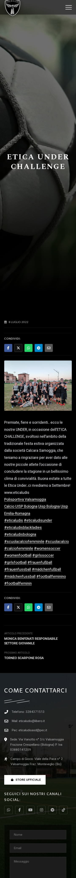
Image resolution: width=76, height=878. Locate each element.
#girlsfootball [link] (15, 562)
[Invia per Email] (49, 348)
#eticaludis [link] (13, 520)
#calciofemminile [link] (18, 548)
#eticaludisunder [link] (38, 520)
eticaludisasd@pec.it (33, 730)
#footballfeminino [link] (51, 576)
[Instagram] (41, 810)
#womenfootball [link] (17, 555)
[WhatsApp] (8, 810)
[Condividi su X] (18, 348)
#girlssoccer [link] (43, 555)
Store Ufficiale (28, 779)
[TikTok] (63, 810)
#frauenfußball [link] (39, 562)
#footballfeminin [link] (18, 583)
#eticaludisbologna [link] (20, 534)
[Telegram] (52, 810)
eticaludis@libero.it (32, 721)
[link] (25, 499)
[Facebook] (19, 810)
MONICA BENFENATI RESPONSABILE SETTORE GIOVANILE (31, 641)
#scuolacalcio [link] (57, 541)
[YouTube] (30, 810)
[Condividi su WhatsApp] (28, 348)
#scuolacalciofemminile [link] (24, 541)
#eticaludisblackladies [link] (23, 527)
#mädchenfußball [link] (46, 569)
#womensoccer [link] (47, 548)
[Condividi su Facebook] (8, 348)
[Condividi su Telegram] (39, 348)
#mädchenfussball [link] (19, 576)
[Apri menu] (68, 7)
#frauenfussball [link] (17, 569)
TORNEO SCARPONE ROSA (24, 658)
